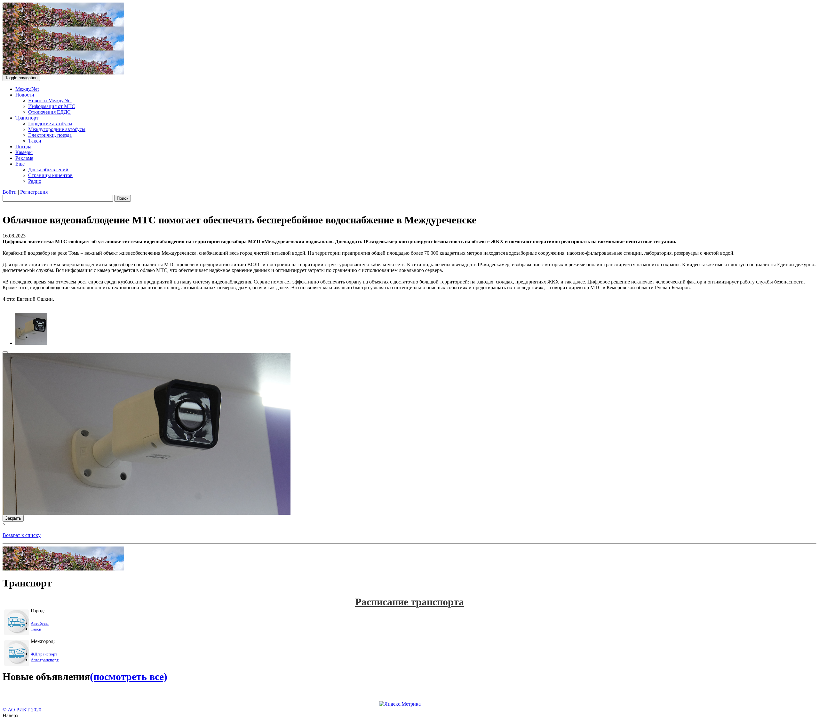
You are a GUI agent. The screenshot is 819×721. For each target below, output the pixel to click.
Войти (10, 192)
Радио (34, 181)
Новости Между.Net (50, 100)
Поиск (122, 198)
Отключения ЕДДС (49, 112)
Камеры (24, 152)
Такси (34, 140)
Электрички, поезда (50, 135)
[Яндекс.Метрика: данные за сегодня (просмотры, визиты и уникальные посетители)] (400, 704)
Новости (24, 94)
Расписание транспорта (409, 602)
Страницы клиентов (50, 175)
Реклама (24, 158)
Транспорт (26, 117)
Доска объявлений (48, 169)
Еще (20, 164)
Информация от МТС (51, 106)
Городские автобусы (50, 123)
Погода (23, 146)
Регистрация (34, 192)
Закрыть (13, 518)
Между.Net (27, 89)
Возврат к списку (22, 535)
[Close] (5, 352)
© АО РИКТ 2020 (22, 709)
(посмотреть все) (128, 676)
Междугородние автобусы (56, 129)
